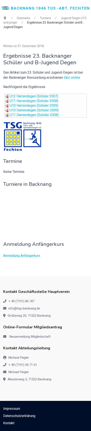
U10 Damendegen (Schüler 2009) (34, 110)
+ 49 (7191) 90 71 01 (22, 365)
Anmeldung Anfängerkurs (21, 256)
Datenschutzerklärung (19, 416)
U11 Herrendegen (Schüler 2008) (34, 101)
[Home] (22, 136)
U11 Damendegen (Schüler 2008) (34, 115)
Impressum (11, 409)
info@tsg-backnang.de (24, 308)
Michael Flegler (18, 372)
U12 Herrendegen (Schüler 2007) (34, 96)
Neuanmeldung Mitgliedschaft (30, 337)
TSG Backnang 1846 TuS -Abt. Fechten (45, 8)
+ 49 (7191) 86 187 (21, 301)
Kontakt (8, 423)
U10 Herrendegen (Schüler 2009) (34, 106)
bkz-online (72, 78)
